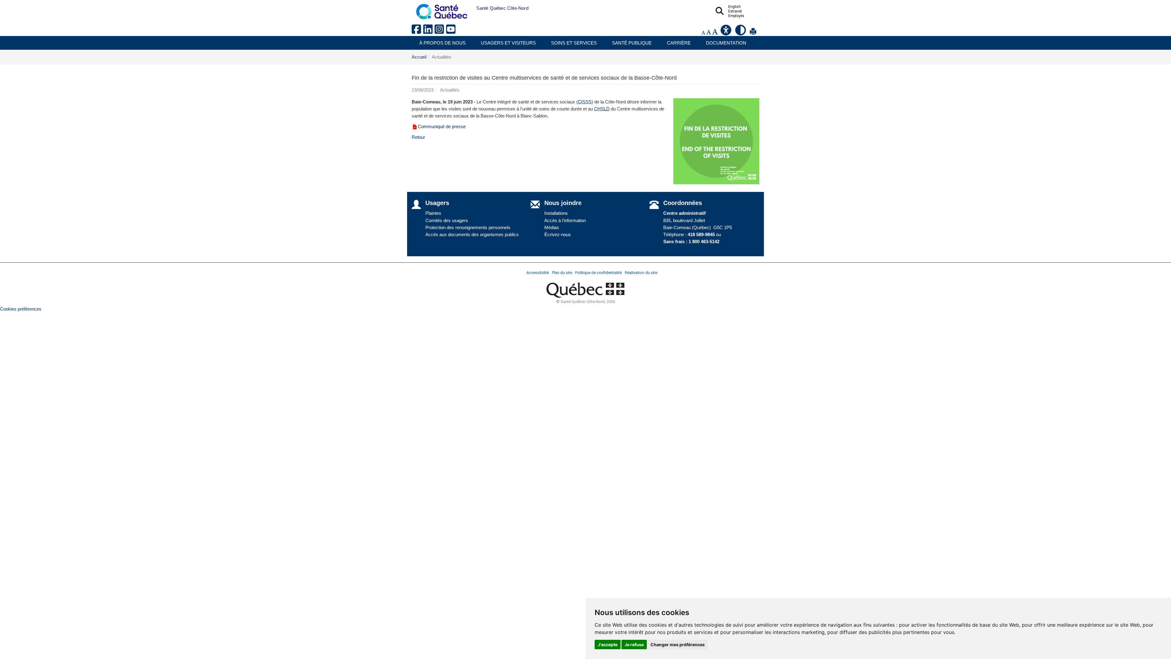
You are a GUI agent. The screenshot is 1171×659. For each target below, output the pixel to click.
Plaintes (433, 213)
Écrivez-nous (557, 234)
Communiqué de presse (442, 126)
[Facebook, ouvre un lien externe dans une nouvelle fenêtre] (417, 31)
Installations (556, 213)
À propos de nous (442, 42)
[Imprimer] (753, 32)
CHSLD (602, 108)
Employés (736, 16)
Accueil (419, 56)
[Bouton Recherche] (471, 8)
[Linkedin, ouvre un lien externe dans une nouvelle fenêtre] (429, 31)
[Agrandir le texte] (715, 32)
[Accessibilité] (726, 32)
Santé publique (632, 42)
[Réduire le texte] (703, 32)
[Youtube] (451, 31)
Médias (551, 227)
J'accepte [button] (608, 644)
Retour (418, 137)
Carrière (679, 42)
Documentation (726, 42)
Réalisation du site (641, 272)
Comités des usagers (446, 220)
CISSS (585, 101)
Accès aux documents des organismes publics (472, 234)
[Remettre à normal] (708, 32)
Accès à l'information (565, 220)
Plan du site (562, 272)
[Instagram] (440, 31)
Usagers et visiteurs (508, 42)
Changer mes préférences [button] (677, 644)
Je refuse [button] (634, 644)
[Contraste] (741, 32)
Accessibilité (537, 272)
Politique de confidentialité (598, 272)
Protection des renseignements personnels (467, 227)
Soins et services (574, 42)
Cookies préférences (20, 308)
